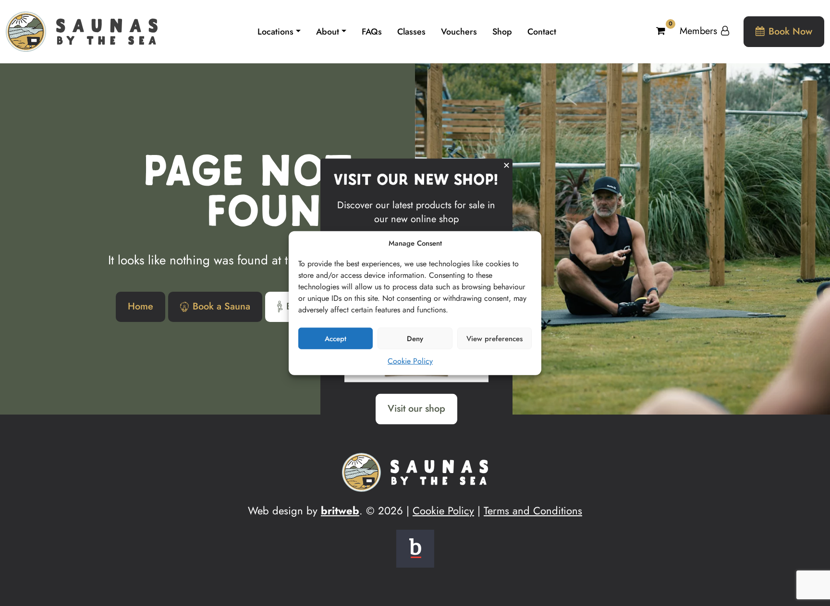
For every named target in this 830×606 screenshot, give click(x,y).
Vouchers (459, 31)
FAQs (372, 31)
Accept (335, 338)
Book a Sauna (221, 306)
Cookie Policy (410, 361)
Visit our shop (416, 409)
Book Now (790, 31)
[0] (662, 31)
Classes (411, 31)
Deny (415, 338)
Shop (502, 31)
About (327, 31)
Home (140, 306)
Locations (275, 31)
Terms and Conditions (533, 510)
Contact (541, 31)
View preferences (494, 338)
